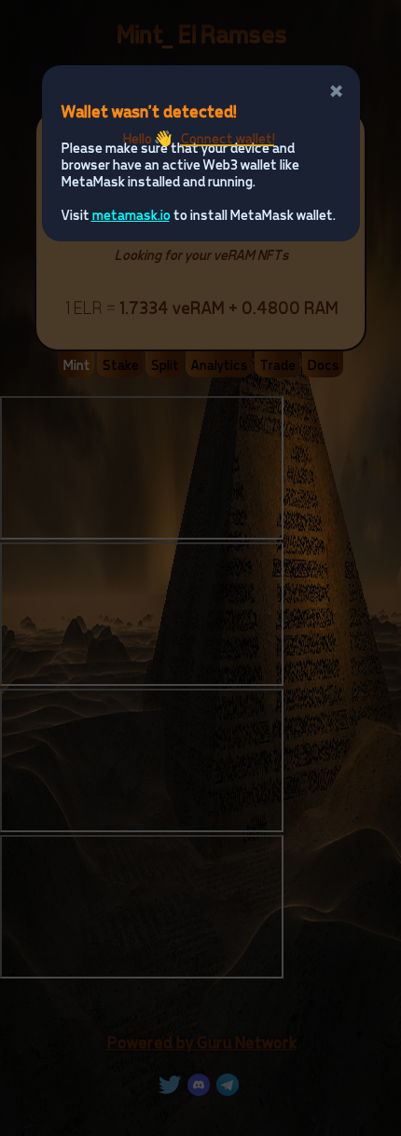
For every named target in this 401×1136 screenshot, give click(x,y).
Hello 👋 (198, 138)
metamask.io (130, 214)
